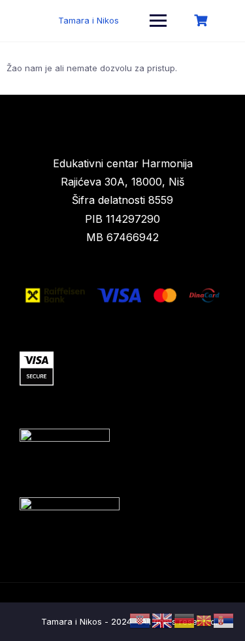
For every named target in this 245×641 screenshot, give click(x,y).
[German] (185, 620)
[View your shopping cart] (202, 20)
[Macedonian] (204, 620)
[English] (163, 620)
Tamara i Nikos (88, 20)
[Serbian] (224, 620)
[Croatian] (140, 620)
